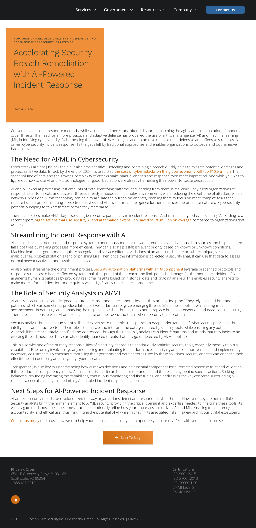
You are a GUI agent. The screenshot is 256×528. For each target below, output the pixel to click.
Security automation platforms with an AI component (138, 269)
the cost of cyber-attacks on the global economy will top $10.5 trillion (173, 171)
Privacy (133, 519)
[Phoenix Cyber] (30, 7)
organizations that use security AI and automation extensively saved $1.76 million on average (113, 220)
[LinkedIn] (15, 499)
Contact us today (25, 420)
